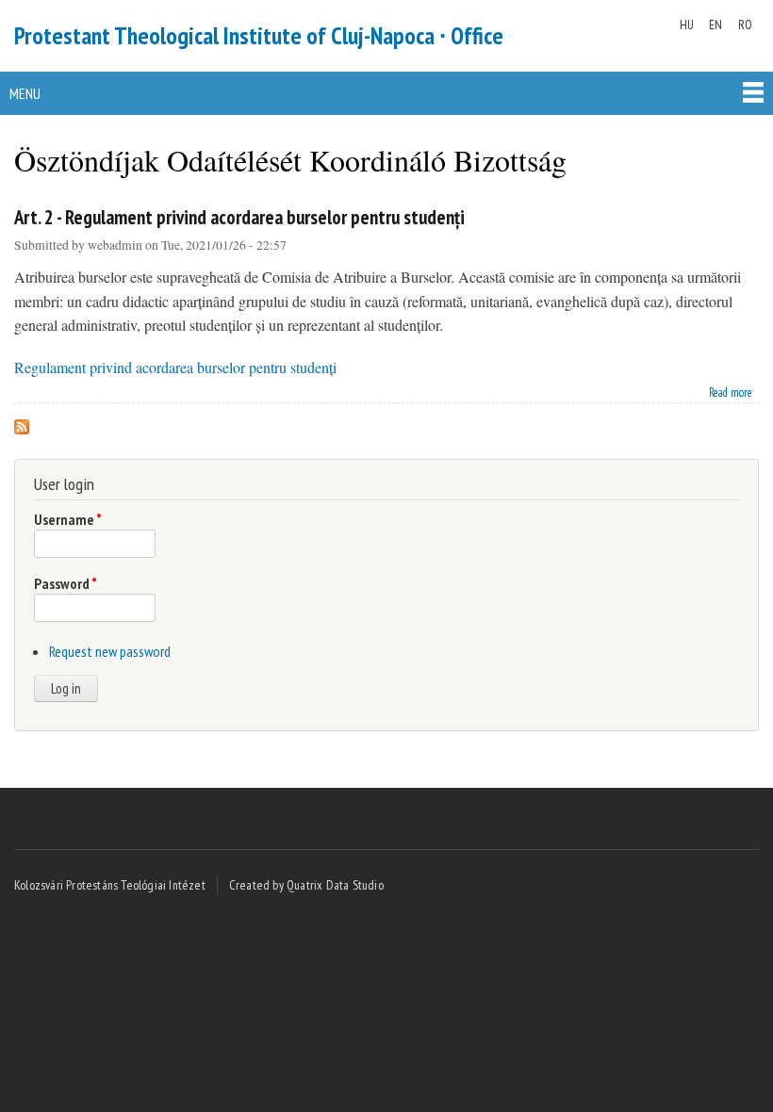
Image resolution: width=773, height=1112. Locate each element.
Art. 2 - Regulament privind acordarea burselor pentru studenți (239, 217)
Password (65, 583)
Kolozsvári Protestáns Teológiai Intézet (110, 884)
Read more (730, 391)
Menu (25, 93)
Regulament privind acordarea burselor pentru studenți (175, 367)
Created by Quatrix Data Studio (306, 884)
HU (687, 24)
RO (745, 24)
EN (715, 24)
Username (68, 519)
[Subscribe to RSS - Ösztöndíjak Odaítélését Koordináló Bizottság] (21, 421)
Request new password (110, 651)
